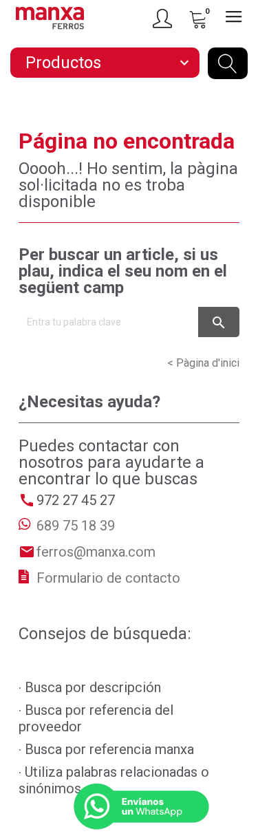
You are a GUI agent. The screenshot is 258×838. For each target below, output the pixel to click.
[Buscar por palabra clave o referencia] (228, 63)
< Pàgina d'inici (203, 362)
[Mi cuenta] (164, 18)
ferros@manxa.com (95, 552)
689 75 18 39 (75, 525)
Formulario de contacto (108, 578)
